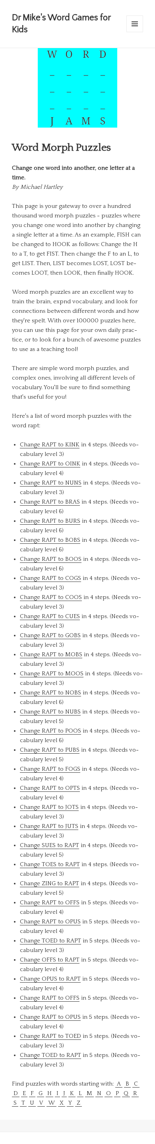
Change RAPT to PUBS (49, 750)
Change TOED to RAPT (50, 940)
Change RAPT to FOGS (50, 769)
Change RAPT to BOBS (50, 540)
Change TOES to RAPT (50, 864)
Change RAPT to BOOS (50, 559)
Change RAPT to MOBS (51, 654)
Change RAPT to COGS (50, 578)
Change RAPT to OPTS (50, 788)
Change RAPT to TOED (50, 1036)
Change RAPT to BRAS (50, 501)
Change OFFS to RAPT (49, 959)
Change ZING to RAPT (49, 883)
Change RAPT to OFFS (49, 902)
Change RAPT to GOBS (50, 635)
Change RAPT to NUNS (50, 482)
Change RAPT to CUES (50, 616)
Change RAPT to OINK (50, 463)
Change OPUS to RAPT (50, 978)
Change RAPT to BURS (50, 521)
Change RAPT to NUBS (50, 711)
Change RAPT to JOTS (49, 807)
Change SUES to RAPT (49, 845)
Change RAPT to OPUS (50, 921)
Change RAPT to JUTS (49, 826)
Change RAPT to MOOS (51, 673)
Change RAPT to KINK (49, 444)
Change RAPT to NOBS (50, 692)
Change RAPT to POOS (50, 730)
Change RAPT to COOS (51, 597)
